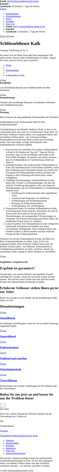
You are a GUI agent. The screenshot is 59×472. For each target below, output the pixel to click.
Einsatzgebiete (12, 14)
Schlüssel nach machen (13, 358)
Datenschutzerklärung (15, 453)
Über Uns (10, 24)
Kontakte (10, 21)
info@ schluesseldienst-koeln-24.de (29, 26)
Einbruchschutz (9, 347)
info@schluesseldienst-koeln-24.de (23, 1)
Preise (8, 19)
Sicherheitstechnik (10, 369)
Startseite (10, 440)
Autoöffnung (7, 318)
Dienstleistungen (13, 16)
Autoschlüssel (8, 336)
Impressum (11, 448)
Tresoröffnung (8, 380)
